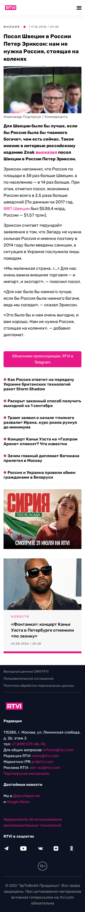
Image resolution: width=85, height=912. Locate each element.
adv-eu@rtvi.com (45, 767)
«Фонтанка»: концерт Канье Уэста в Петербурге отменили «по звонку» (42, 630)
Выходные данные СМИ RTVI (26, 672)
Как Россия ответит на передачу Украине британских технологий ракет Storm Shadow (39, 384)
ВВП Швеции (17, 208)
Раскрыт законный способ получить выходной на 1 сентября (42, 403)
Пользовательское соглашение (29, 679)
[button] (79, 7)
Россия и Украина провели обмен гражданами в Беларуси (40, 475)
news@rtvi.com (45, 756)
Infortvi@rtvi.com (58, 750)
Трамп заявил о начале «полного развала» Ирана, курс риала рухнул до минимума (40, 422)
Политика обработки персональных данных (39, 686)
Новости (20, 616)
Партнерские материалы (26, 773)
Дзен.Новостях (26, 796)
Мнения (12, 26)
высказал (46, 152)
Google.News (18, 801)
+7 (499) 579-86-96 (29, 744)
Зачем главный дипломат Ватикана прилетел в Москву (41, 458)
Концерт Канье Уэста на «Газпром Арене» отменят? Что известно (40, 441)
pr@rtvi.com (42, 761)
